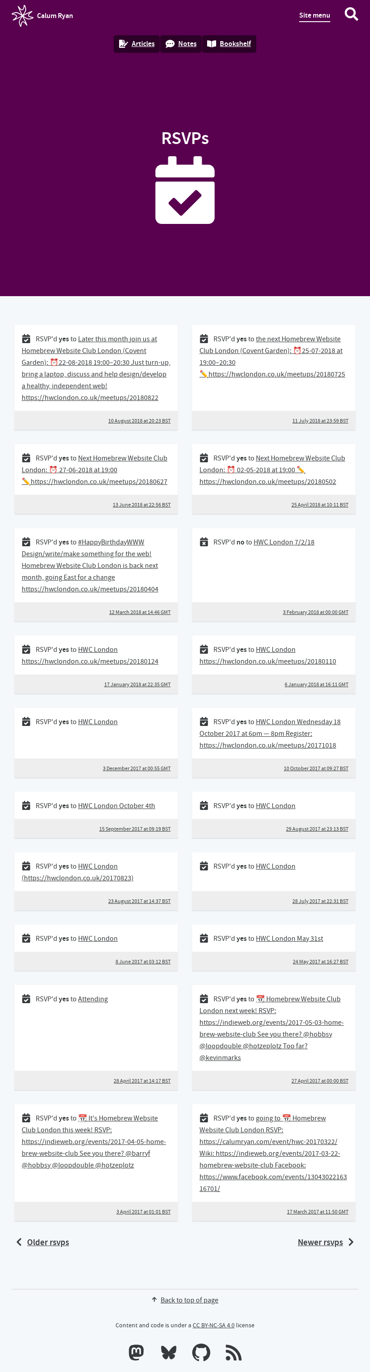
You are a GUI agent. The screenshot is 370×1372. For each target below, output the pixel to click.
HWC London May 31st (289, 938)
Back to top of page (189, 1300)
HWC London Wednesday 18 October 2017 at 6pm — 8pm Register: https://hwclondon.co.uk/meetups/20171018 (270, 733)
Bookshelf (235, 43)
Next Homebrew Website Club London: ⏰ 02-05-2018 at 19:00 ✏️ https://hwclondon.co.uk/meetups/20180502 (272, 470)
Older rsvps (48, 1242)
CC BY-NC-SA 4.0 (214, 1325)
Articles (143, 43)
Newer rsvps (320, 1242)
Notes (187, 43)
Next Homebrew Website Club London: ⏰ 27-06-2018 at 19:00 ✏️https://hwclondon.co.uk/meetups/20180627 (94, 470)
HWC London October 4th (116, 805)
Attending (93, 999)
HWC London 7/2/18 (284, 542)
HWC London (98, 721)
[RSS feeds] (233, 1354)
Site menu (314, 15)
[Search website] (351, 16)
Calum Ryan (42, 18)
